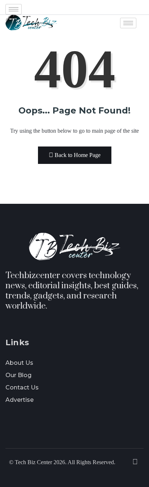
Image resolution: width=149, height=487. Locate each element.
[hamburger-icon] (13, 9)
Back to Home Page (78, 155)
